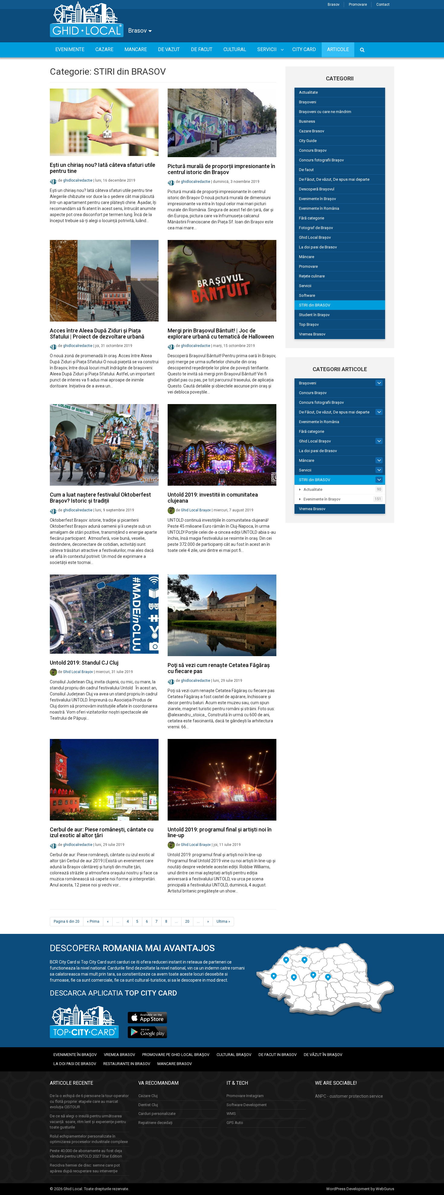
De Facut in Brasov (278, 1054)
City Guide (308, 140)
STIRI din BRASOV (314, 305)
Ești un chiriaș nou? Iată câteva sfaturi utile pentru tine (102, 168)
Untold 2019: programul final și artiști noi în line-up (220, 832)
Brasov (333, 4)
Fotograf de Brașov (316, 227)
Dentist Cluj (148, 1105)
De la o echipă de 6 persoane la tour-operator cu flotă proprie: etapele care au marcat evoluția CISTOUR (89, 1101)
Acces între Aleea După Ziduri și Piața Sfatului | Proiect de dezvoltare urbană (97, 333)
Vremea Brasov (312, 334)
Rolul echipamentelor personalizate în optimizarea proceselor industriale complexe (89, 1139)
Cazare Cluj (148, 1095)
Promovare (358, 4)
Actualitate (308, 92)
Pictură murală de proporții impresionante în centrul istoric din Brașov (221, 169)
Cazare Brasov (311, 131)
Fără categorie (311, 218)
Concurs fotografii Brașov (321, 160)
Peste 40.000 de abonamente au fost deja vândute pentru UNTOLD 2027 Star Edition (86, 1153)
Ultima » (223, 921)
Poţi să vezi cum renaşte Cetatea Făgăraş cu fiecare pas (219, 668)
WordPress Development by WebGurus (360, 1189)
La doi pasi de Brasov (318, 247)
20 (187, 921)
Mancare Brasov (174, 1063)
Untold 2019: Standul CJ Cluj (84, 662)
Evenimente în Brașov (317, 198)
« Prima (93, 921)
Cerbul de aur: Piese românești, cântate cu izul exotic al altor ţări (101, 832)
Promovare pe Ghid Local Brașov (175, 1054)
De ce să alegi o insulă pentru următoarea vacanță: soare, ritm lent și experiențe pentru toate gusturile (88, 1121)
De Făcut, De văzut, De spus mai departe (334, 179)
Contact (383, 4)
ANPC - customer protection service (349, 1096)
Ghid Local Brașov (196, 510)
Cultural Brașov (234, 1054)
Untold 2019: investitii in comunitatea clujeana (213, 497)
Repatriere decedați (155, 1122)
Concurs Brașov (313, 150)
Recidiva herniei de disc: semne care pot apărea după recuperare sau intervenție (85, 1168)
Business (307, 121)
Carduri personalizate (156, 1113)
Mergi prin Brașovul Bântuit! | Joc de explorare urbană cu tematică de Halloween (221, 333)
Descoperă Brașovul (316, 189)
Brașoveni (307, 102)
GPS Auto (235, 1122)
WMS (231, 1113)
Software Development (247, 1105)
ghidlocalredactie (77, 180)
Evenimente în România (319, 208)
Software (307, 295)
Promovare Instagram (245, 1095)
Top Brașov (309, 324)
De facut (306, 169)
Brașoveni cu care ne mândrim (325, 111)
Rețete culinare (312, 276)
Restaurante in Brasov (126, 1063)
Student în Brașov (314, 315)
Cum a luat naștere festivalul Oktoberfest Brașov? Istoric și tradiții (100, 497)
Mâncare (306, 256)
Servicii (305, 285)
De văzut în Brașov (323, 1054)
